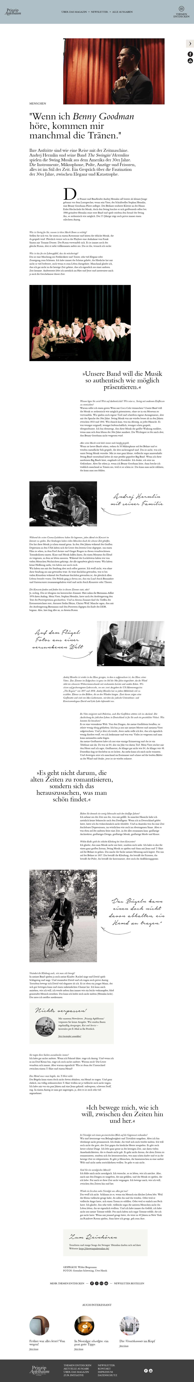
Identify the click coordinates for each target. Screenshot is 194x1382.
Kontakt (104, 1368)
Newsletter (99, 12)
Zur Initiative (74, 1375)
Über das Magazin (74, 12)
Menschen (37, 103)
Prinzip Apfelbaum (13, 12)
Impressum (105, 1372)
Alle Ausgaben (122, 12)
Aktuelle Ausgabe (76, 1368)
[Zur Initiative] (190, 44)
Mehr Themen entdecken (67, 1283)
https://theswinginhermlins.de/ (94, 1248)
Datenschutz (107, 1375)
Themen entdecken (77, 1365)
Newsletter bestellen (129, 1283)
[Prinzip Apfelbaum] (45, 1371)
